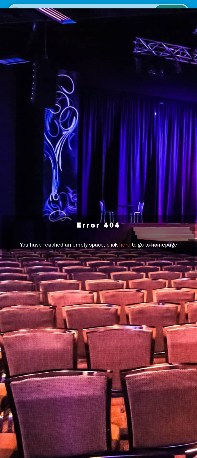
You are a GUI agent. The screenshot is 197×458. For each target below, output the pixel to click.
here (124, 244)
